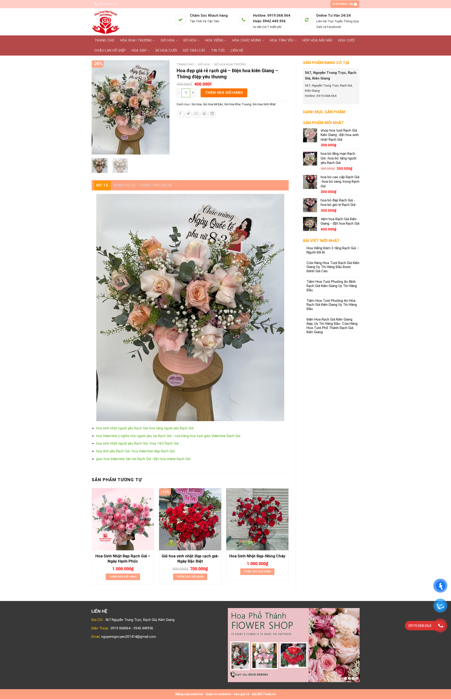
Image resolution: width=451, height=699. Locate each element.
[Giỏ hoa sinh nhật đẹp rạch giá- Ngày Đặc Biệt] (190, 519)
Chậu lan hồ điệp (110, 50)
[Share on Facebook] (180, 114)
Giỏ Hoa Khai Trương (230, 64)
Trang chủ (104, 40)
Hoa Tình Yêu (282, 40)
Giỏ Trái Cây (194, 50)
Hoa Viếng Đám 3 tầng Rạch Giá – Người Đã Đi (333, 250)
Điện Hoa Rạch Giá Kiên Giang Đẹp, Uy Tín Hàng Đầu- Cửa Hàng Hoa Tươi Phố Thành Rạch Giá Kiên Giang (332, 325)
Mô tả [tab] (102, 185)
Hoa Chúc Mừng (246, 40)
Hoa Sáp (139, 50)
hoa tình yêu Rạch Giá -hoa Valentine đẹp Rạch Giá (135, 451)
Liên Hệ (237, 50)
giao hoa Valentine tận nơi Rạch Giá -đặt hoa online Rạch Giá (143, 459)
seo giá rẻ (241, 694)
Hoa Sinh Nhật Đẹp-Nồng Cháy (257, 556)
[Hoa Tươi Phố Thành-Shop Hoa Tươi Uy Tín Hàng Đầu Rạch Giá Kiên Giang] (129, 21)
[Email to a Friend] (196, 114)
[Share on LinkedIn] (212, 114)
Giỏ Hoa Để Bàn (213, 104)
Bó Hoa (189, 40)
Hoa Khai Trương (136, 40)
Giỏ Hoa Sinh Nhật (264, 104)
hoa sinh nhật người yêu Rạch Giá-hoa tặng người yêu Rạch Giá (145, 428)
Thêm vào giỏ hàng (224, 93)
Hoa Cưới (346, 40)
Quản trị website (218, 694)
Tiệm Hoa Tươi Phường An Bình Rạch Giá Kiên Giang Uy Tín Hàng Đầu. (332, 286)
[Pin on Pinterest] (204, 114)
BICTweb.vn (266, 694)
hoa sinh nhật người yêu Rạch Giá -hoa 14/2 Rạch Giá (137, 443)
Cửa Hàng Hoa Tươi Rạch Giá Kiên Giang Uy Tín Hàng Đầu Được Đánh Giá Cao (333, 267)
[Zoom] (97, 149)
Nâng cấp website (189, 694)
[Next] (162, 107)
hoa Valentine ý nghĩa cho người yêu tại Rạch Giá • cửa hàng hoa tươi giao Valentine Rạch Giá (168, 436)
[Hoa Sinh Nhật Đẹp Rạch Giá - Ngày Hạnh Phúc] (123, 519)
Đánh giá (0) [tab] (125, 185)
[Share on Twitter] (188, 114)
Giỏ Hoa (168, 40)
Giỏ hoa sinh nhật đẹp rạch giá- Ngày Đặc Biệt (190, 558)
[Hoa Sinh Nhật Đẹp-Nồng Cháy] (257, 519)
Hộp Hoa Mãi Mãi (317, 40)
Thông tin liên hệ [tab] (155, 185)
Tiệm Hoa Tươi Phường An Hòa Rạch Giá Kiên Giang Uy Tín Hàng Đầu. (332, 305)
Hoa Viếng (214, 40)
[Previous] (99, 107)
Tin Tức (218, 50)
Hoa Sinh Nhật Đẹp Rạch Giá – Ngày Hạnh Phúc (122, 558)
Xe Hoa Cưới (166, 50)
